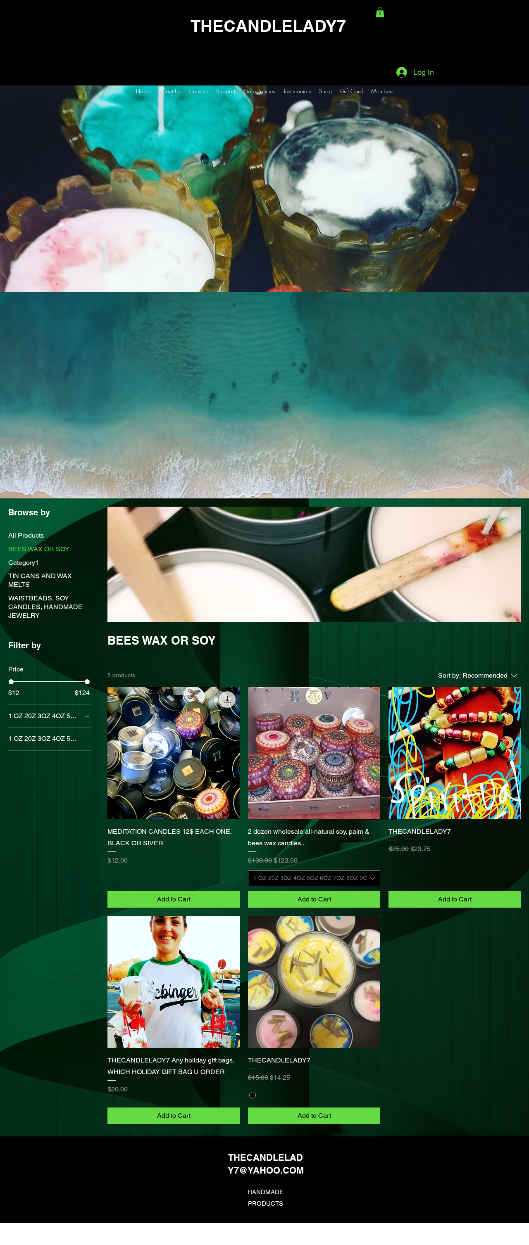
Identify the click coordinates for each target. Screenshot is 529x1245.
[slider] (11, 682)
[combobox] (314, 878)
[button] (380, 12)
